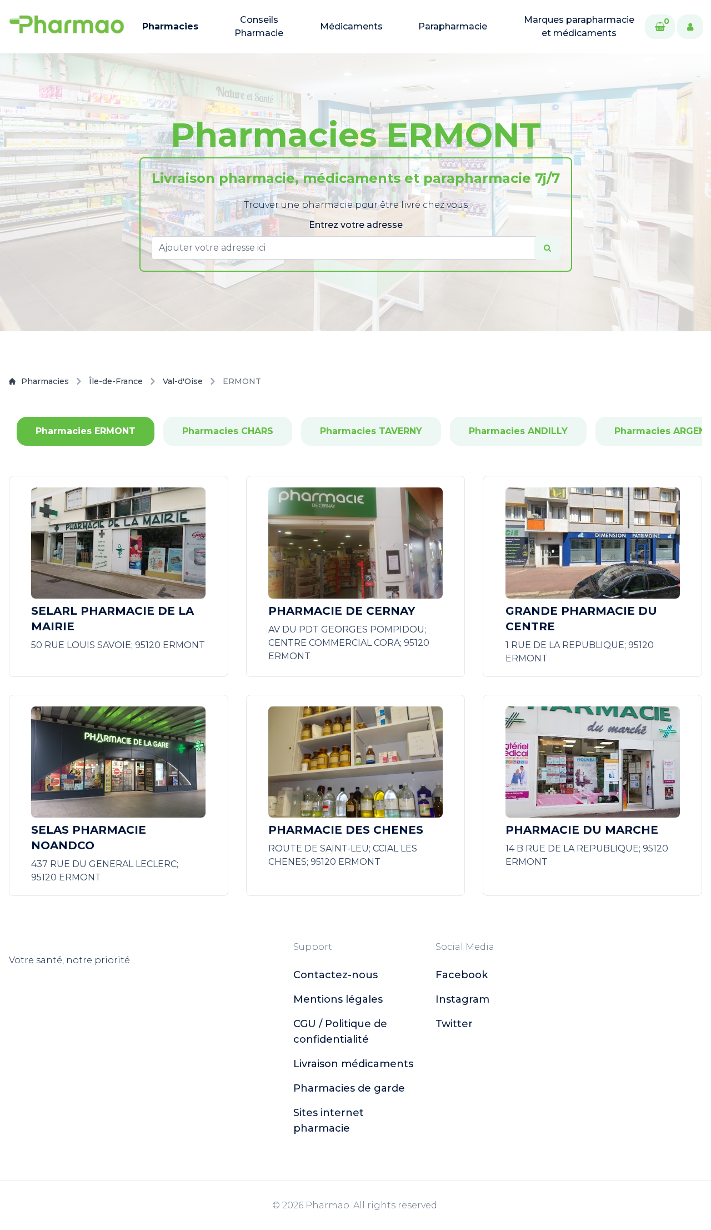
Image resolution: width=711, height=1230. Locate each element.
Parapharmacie (452, 26)
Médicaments (351, 26)
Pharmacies (170, 26)
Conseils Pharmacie (258, 26)
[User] (690, 27)
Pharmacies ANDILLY (518, 431)
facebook (461, 975)
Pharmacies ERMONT (86, 431)
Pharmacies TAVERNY (371, 431)
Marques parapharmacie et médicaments (579, 26)
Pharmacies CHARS (227, 431)
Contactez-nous (335, 975)
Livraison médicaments (353, 1064)
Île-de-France (116, 381)
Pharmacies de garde (349, 1088)
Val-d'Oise (183, 381)
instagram (462, 999)
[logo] (66, 26)
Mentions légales (338, 999)
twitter (454, 1024)
